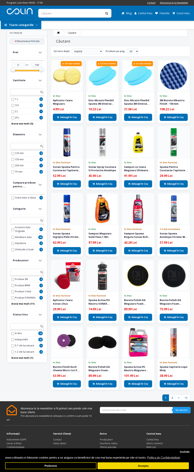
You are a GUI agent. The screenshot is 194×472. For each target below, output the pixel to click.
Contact (151, 2)
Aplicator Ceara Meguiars (63, 102)
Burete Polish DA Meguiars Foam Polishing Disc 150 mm (138, 301)
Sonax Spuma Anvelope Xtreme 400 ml (173, 235)
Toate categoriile (21, 25)
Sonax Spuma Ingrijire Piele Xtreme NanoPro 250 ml (66, 235)
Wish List (151, 447)
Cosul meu (183, 13)
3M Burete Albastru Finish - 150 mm (172, 102)
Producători (106, 439)
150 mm (19, 159)
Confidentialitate (15, 447)
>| (186, 397)
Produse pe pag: (115, 51)
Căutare (72, 32)
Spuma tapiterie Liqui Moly (173, 368)
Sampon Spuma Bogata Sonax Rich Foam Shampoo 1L (136, 235)
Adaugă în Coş (68, 117)
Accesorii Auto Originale (23, 229)
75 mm (18, 171)
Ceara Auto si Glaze (25, 197)
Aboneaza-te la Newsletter (174, 2)
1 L (16, 99)
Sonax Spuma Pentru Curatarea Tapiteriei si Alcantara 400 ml (66, 168)
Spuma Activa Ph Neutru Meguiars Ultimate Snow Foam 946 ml (137, 368)
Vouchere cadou (108, 443)
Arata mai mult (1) (22, 357)
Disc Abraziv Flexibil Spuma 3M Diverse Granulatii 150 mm (136, 102)
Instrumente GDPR (16, 439)
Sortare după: (62, 51)
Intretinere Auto (23, 237)
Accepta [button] (143, 465)
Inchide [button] (185, 451)
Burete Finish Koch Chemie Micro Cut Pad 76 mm (66, 368)
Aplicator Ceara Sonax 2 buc (63, 301)
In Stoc (18, 333)
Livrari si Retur (14, 443)
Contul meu (144, 13)
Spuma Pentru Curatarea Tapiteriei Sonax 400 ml (173, 168)
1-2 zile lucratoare (24, 351)
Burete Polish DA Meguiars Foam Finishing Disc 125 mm (173, 301)
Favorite (164, 13)
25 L (17, 117)
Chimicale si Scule (24, 249)
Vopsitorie (20, 243)
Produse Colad (23, 291)
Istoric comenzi (154, 443)
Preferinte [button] (51, 465)
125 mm (19, 153)
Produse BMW (22, 285)
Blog (128, 13)
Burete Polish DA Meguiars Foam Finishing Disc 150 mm (102, 368)
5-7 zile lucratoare (24, 345)
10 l (17, 105)
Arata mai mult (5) (22, 123)
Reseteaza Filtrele (28, 41)
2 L (16, 111)
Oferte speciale (108, 447)
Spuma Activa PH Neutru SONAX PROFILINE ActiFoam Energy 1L (100, 301)
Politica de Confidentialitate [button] (163, 457)
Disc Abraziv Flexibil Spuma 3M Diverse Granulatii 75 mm (101, 102)
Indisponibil (21, 339)
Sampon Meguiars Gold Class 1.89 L (99, 235)
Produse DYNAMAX (25, 297)
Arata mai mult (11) (22, 303)
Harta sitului (59, 443)
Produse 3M (21, 279)
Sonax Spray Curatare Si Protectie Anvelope (102, 168)
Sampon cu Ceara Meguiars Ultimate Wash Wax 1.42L (136, 168)
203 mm (19, 165)
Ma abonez (182, 410)
